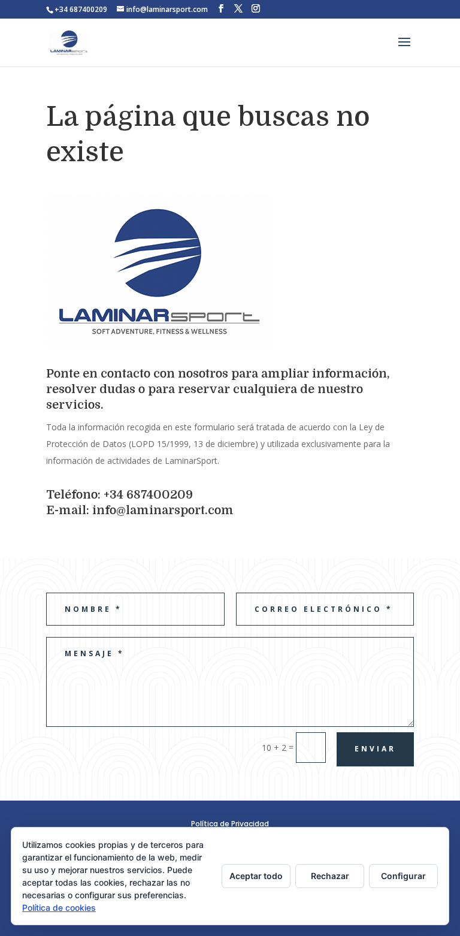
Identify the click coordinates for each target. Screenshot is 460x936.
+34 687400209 (81, 9)
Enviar (375, 749)
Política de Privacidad (230, 824)
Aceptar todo (256, 876)
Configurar (403, 876)
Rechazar (330, 876)
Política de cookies (59, 907)
